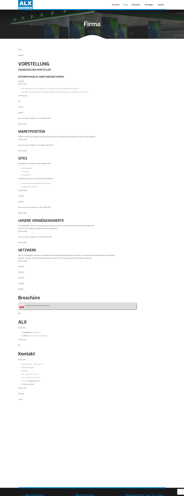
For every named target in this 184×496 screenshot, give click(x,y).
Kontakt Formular (28, 384)
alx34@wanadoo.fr (33, 381)
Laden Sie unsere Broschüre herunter (37, 305)
